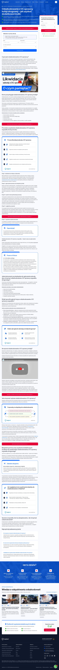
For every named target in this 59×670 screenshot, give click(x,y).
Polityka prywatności (45, 667)
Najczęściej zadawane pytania (34, 648)
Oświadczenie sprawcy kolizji (6, 652)
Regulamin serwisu (39, 667)
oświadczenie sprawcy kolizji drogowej (9, 179)
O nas (31, 652)
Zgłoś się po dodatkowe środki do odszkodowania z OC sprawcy (19, 216)
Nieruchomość (18, 648)
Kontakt (31, 657)
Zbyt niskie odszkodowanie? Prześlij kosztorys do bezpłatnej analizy (19, 124)
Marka (4, 40)
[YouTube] (52, 656)
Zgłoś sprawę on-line (49, 629)
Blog (16, 652)
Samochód (5, 6)
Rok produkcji (22, 40)
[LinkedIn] (45, 658)
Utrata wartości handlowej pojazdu (7, 650)
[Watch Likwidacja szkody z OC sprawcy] (20, 82)
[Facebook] (45, 656)
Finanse (17, 650)
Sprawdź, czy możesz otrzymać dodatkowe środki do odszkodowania (19, 394)
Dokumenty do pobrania (33, 646)
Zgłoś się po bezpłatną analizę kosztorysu (19, 443)
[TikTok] (50, 656)
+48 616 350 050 (47, 646)
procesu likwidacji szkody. (21, 69)
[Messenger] (55, 656)
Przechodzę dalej (48, 30)
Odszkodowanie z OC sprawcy (6, 646)
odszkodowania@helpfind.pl (49, 648)
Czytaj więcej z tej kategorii (51, 592)
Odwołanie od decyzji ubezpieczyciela (8, 648)
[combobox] (11, 42)
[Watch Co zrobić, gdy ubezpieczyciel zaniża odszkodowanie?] (20, 369)
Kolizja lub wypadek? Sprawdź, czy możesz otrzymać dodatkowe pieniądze (19, 28)
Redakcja (31, 650)
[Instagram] (47, 656)
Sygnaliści (51, 667)
